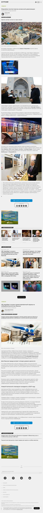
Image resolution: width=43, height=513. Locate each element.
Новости (3, 6)
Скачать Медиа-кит (6, 494)
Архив (4, 487)
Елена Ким (7, 12)
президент (3, 17)
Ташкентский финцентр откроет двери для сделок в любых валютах (19, 440)
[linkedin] (29, 478)
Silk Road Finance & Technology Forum (21, 358)
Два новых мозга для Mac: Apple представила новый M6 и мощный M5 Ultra (9, 274)
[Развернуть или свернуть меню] (41, 2)
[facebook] (5, 478)
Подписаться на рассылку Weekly (8, 471)
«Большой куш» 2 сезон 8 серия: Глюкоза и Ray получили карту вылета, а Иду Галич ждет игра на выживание (31, 276)
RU (38, 2)
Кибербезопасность (8, 314)
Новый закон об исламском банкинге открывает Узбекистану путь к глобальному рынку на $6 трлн (19, 436)
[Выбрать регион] (36, 2)
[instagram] (13, 478)
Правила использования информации (9, 485)
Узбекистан (8, 17)
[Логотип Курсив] (4, 1)
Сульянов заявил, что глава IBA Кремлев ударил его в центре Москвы (32, 252)
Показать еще (21, 297)
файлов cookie (20, 509)
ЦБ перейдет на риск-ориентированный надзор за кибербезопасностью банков (10, 253)
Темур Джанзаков (9, 309)
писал (15, 417)
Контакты (4, 492)
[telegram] (21, 478)
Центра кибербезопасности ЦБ (17, 356)
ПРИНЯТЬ (37, 508)
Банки (3, 314)
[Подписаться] (41, 472)
